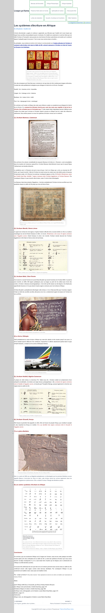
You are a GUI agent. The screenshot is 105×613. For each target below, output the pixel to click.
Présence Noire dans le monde (39, 11)
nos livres (87, 22)
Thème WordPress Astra (66, 609)
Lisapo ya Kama (21, 11)
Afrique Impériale (66, 3)
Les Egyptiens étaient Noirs (76, 22)
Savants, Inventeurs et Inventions (55, 18)
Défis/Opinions (72, 18)
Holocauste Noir (71, 11)
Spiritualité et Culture (57, 11)
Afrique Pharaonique (52, 3)
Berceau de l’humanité (37, 3)
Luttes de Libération (36, 18)
